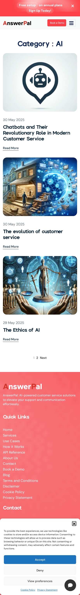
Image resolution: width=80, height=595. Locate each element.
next (43, 358)
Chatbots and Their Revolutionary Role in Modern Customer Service (36, 133)
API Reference (14, 452)
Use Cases (11, 441)
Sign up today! (40, 11)
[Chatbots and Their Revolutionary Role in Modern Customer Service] (40, 82)
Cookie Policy (28, 589)
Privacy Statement (47, 589)
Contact (9, 463)
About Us (10, 458)
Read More (11, 148)
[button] (74, 523)
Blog (6, 475)
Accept (40, 560)
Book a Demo (13, 469)
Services (9, 435)
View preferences (40, 581)
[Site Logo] (17, 22)
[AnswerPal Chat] (70, 585)
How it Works (13, 446)
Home (7, 429)
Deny (40, 570)
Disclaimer (11, 486)
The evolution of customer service (33, 234)
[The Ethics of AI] (40, 285)
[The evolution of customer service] (40, 186)
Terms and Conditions (20, 480)
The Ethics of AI (21, 330)
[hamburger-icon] (71, 23)
